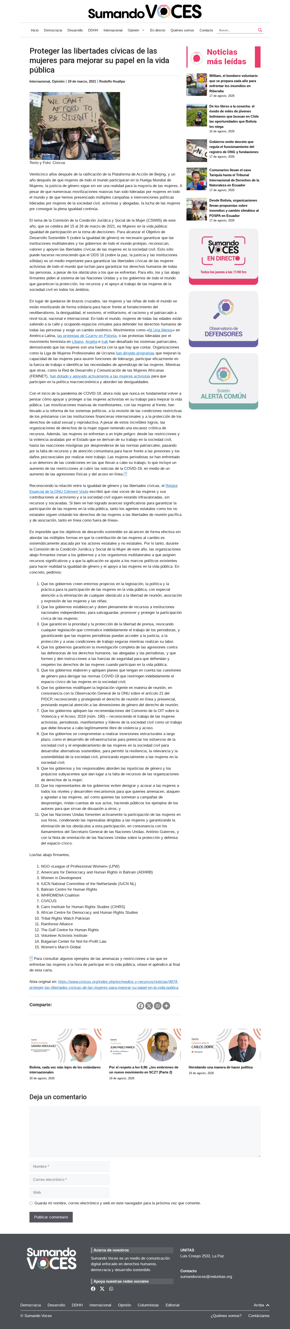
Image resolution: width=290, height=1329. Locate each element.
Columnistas (148, 1305)
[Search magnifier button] (260, 30)
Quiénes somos (182, 30)
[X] (149, 1006)
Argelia (91, 341)
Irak (105, 341)
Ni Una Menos (161, 330)
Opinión (133, 30)
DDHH (93, 30)
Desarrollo (75, 30)
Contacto (206, 30)
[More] (166, 1006)
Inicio (35, 30)
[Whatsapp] (158, 1006)
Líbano (77, 341)
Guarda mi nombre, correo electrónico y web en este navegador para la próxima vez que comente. (117, 1203)
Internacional (113, 30)
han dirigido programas (135, 353)
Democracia (53, 30)
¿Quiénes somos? (226, 1316)
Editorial (172, 1305)
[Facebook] (140, 1006)
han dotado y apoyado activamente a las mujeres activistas (100, 376)
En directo (157, 30)
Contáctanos (259, 1316)
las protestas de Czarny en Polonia (86, 336)
